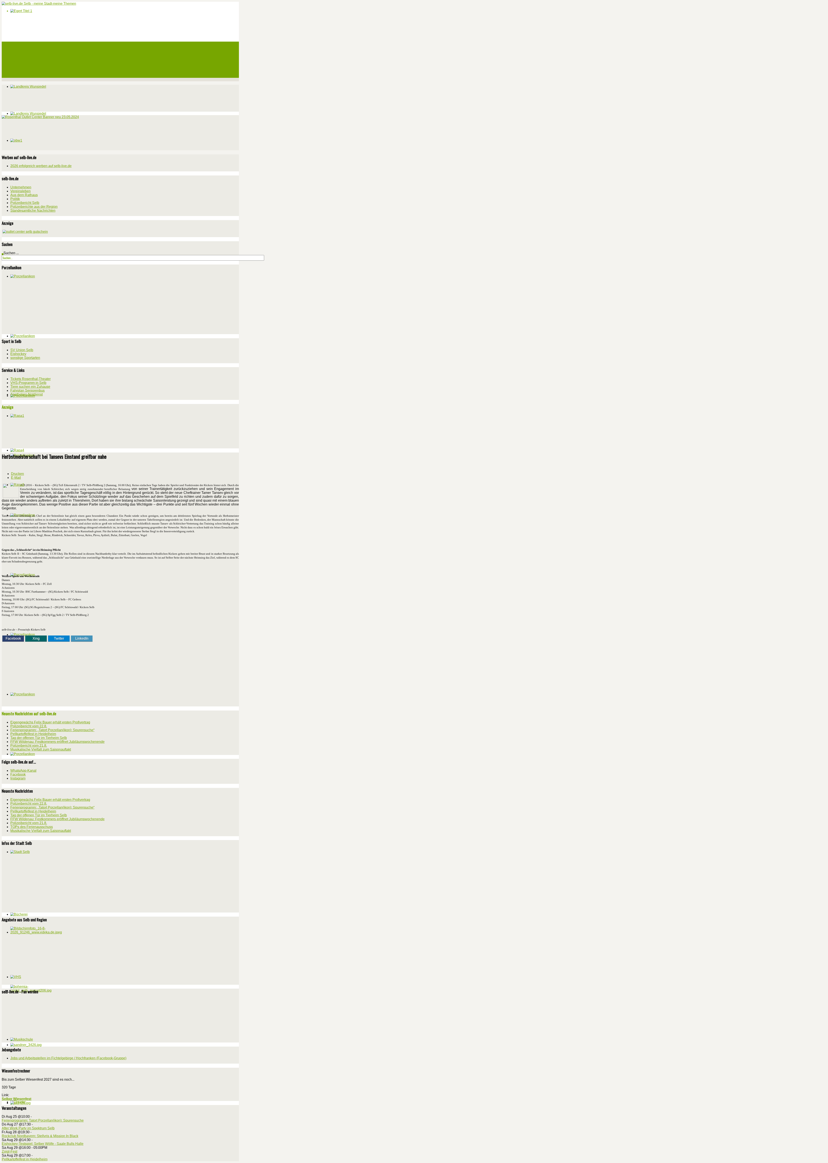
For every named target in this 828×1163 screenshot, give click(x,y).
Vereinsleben (20, 191)
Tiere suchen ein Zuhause (30, 386)
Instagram (17, 778)
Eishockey (18, 354)
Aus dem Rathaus (24, 195)
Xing (36, 638)
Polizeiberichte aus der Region (34, 206)
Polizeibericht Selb (24, 203)
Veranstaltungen (21, 49)
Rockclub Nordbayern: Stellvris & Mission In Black (40, 1136)
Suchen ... (11, 253)
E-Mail (16, 477)
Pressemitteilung (21, 70)
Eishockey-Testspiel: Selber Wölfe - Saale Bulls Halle (42, 1144)
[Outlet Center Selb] (25, 231)
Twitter (59, 638)
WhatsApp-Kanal (23, 770)
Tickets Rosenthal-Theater (30, 379)
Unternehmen (20, 187)
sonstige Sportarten (25, 358)
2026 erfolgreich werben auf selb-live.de (41, 166)
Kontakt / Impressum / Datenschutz (34, 75)
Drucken (17, 474)
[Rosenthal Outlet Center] (40, 117)
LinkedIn (81, 638)
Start (13, 44)
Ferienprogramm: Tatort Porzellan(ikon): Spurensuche (43, 1120)
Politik (15, 199)
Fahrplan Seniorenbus (27, 390)
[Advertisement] (34, 135)
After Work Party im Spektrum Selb (28, 1128)
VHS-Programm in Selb (28, 383)
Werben (15, 64)
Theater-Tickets (21, 54)
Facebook (13, 638)
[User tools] (3, 467)
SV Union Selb (21, 350)
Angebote (16, 59)
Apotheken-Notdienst (26, 394)
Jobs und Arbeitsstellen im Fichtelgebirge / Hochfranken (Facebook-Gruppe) (68, 1058)
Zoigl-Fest (9, 1151)
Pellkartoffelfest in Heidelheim (24, 1159)
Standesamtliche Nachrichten (32, 210)
